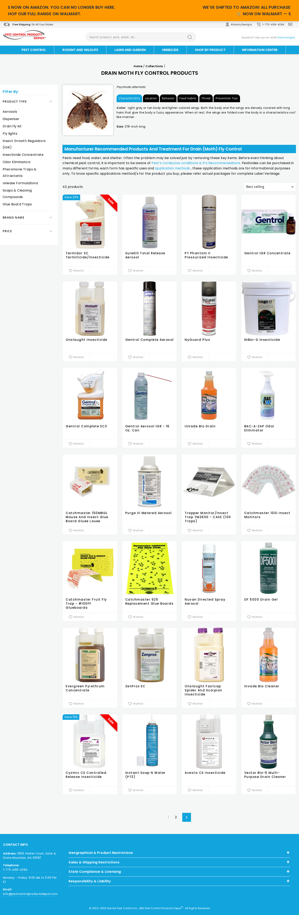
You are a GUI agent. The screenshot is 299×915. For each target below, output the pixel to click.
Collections (154, 66)
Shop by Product (210, 50)
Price (7, 231)
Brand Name (13, 217)
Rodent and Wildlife (80, 50)
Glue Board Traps (17, 204)
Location (151, 98)
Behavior (168, 98)
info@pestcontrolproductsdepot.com (30, 894)
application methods (172, 168)
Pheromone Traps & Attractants (19, 172)
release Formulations (20, 183)
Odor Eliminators (17, 162)
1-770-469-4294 (273, 24)
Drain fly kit (12, 126)
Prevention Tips (227, 98)
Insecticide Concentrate (23, 154)
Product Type (15, 101)
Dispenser (11, 119)
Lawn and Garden (130, 50)
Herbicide (170, 50)
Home (138, 66)
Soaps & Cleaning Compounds (17, 193)
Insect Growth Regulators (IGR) (24, 144)
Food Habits (187, 98)
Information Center (259, 50)
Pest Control (34, 50)
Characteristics (129, 98)
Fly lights (10, 133)
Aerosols (10, 111)
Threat (206, 98)
